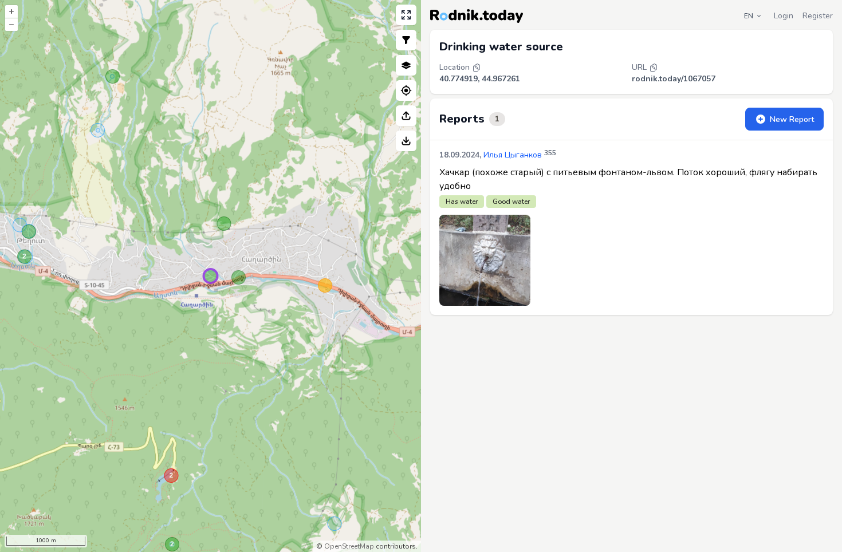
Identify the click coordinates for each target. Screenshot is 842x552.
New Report (792, 119)
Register (817, 15)
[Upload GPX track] (406, 115)
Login (783, 15)
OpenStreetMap (349, 546)
